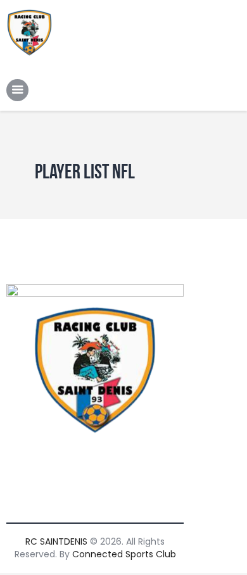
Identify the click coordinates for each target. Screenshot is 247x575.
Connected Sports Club (124, 554)
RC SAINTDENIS (56, 541)
